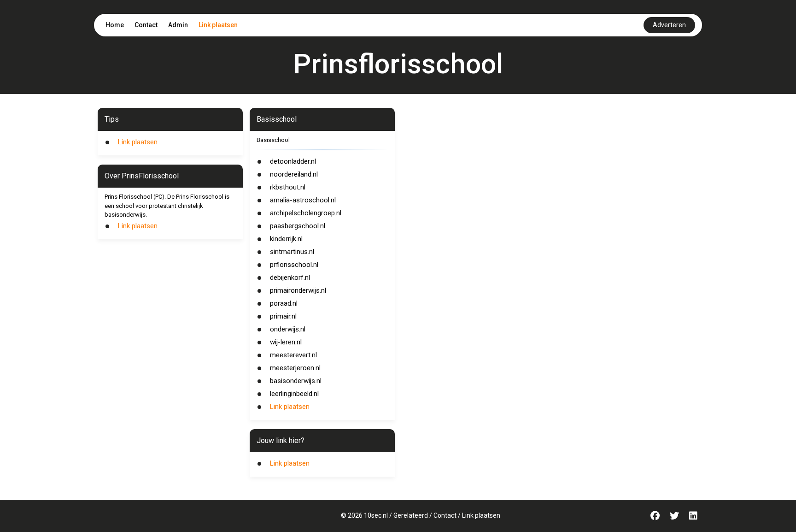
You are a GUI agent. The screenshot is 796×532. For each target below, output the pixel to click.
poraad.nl (284, 303)
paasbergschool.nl (297, 226)
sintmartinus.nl (292, 252)
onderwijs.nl (287, 329)
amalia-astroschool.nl (303, 200)
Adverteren (669, 25)
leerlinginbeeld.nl (294, 394)
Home (114, 25)
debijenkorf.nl (290, 277)
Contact (146, 25)
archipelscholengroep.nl (305, 213)
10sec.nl (376, 515)
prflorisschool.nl (294, 264)
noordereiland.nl (294, 174)
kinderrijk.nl (286, 239)
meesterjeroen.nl (295, 368)
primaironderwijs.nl (298, 290)
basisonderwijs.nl (296, 381)
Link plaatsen (218, 25)
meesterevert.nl (293, 355)
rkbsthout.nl (287, 187)
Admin (178, 25)
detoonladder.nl (293, 161)
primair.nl (283, 316)
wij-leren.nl (286, 342)
